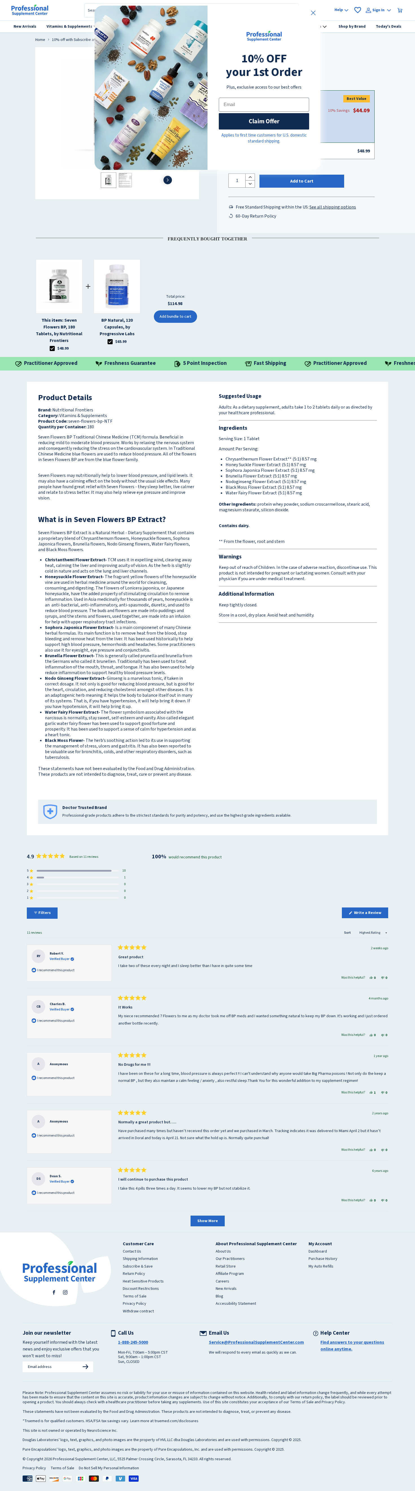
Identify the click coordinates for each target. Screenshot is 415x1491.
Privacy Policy (134, 1303)
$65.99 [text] (120, 342)
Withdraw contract (138, 1311)
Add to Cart (301, 181)
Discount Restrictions (141, 1289)
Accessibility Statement (236, 1303)
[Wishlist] (357, 10)
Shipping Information (140, 1259)
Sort (347, 932)
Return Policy (134, 1274)
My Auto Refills (321, 1266)
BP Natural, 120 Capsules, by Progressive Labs (117, 327)
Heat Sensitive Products (143, 1281)
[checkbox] (52, 348)
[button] (76, 871)
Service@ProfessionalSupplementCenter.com (256, 1342)
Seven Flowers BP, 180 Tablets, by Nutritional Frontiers (59, 330)
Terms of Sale (135, 1296)
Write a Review (370, 914)
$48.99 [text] (63, 348)
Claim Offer (264, 121)
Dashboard (318, 1251)
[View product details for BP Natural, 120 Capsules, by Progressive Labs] (117, 286)
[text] (207, 238)
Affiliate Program (230, 1274)
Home (40, 40)
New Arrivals (226, 1289)
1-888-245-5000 (133, 1342)
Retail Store (226, 1266)
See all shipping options (332, 207)
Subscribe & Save (138, 1266)
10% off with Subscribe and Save (79, 40)
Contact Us (132, 1251)
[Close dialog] (313, 13)
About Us (223, 1251)
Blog (219, 1296)
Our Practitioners (230, 1259)
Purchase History (323, 1259)
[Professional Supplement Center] (29, 10)
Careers (222, 1281)
